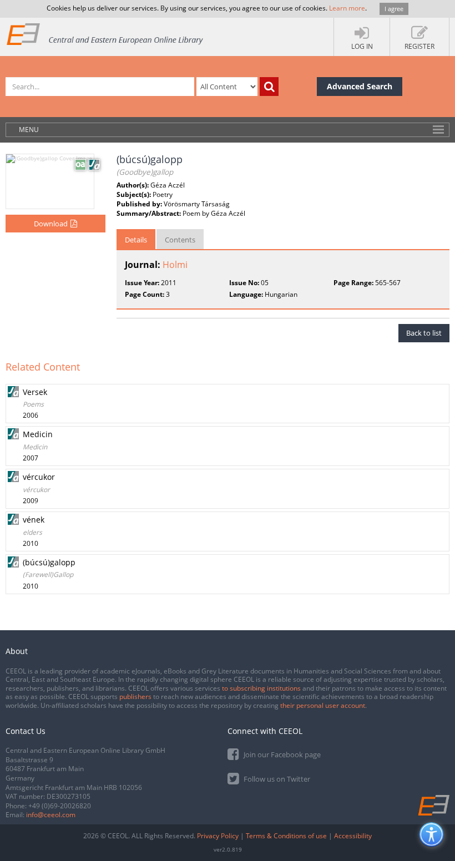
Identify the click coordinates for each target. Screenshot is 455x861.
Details (136, 240)
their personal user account (322, 705)
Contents (180, 240)
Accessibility (353, 835)
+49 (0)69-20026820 (59, 806)
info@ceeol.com (50, 814)
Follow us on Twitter (276, 779)
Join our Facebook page (281, 754)
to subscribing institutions (261, 688)
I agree (394, 8)
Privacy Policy (218, 835)
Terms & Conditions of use (286, 835)
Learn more (347, 8)
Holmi (175, 265)
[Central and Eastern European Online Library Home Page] (105, 33)
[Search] (269, 86)
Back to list (424, 333)
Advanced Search (359, 86)
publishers (135, 696)
